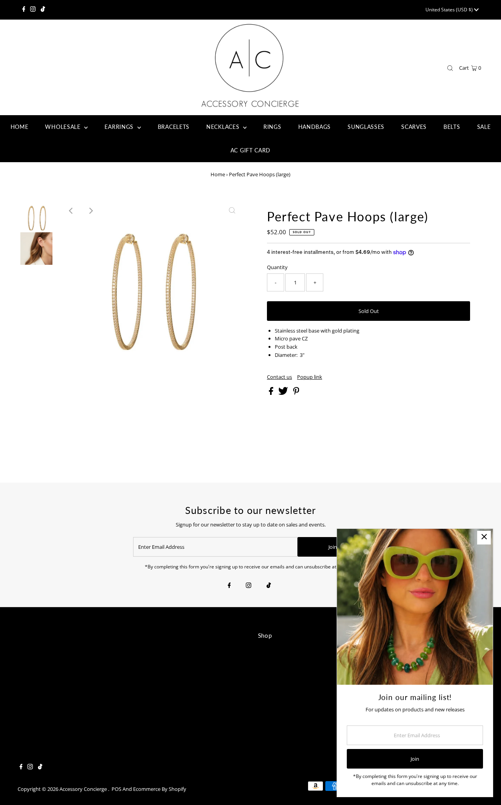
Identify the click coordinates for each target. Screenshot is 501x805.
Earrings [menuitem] (120, 126)
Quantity (277, 267)
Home (218, 174)
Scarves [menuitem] (414, 126)
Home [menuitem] (20, 126)
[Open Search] (450, 68)
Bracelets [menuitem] (173, 126)
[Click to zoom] (232, 210)
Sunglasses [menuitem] (366, 126)
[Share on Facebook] (271, 392)
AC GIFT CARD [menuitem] (250, 150)
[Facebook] (23, 9)
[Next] (90, 210)
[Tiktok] (43, 9)
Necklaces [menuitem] (223, 126)
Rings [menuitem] (272, 126)
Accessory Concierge (83, 788)
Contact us (279, 377)
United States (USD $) (449, 9)
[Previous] (71, 210)
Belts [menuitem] (451, 126)
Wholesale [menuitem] (63, 126)
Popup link (309, 377)
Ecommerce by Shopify (159, 788)
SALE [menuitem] (484, 126)
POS (116, 788)
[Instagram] (33, 9)
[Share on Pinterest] (296, 392)
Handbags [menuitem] (314, 126)
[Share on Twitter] (283, 392)
